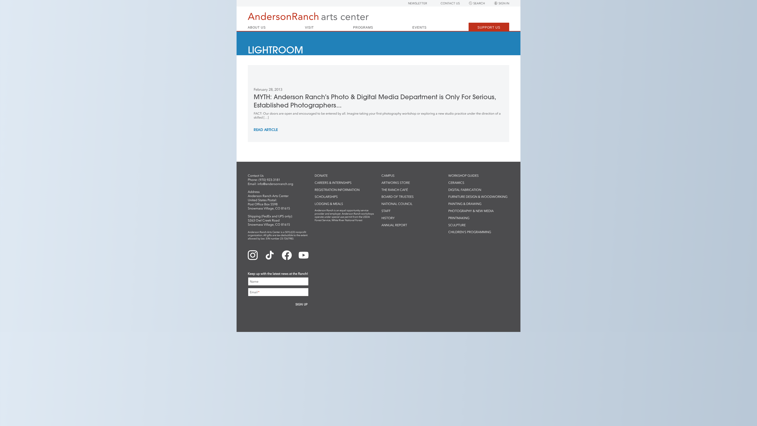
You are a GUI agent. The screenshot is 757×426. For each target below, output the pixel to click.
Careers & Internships (333, 183)
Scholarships (326, 197)
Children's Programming (469, 232)
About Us (257, 27)
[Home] (308, 16)
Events (419, 27)
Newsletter (417, 3)
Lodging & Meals (329, 204)
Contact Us (450, 3)
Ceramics (456, 183)
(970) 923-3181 (269, 180)
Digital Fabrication (464, 190)
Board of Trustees (397, 197)
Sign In (504, 3)
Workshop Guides (463, 176)
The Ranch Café (394, 190)
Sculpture (457, 225)
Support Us (488, 27)
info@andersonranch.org (275, 184)
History (388, 218)
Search (479, 3)
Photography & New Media (471, 211)
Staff (386, 211)
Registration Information (337, 190)
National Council (396, 204)
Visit (309, 27)
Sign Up (302, 304)
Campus (387, 176)
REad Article (266, 130)
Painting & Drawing (464, 204)
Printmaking (458, 218)
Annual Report (394, 225)
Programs (363, 27)
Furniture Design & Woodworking (477, 197)
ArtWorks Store (395, 183)
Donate (321, 176)
